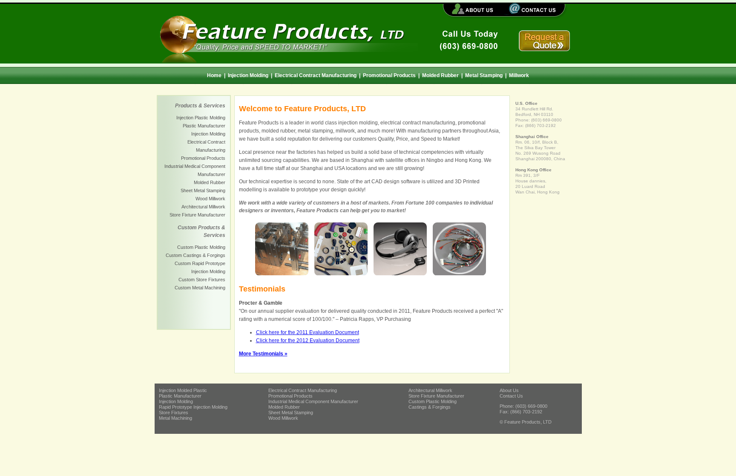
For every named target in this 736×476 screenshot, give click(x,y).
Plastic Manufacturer (204, 125)
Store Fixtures (173, 412)
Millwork (519, 75)
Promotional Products (389, 75)
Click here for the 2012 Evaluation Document (307, 340)
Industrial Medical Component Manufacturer (313, 401)
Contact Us (511, 395)
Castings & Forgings (429, 407)
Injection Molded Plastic (183, 390)
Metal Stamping (484, 75)
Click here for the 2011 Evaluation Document (307, 332)
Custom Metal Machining (200, 287)
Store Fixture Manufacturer (197, 214)
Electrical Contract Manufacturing (315, 75)
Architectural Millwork (203, 206)
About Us (509, 390)
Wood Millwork (210, 198)
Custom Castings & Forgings (195, 255)
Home (214, 75)
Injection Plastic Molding (200, 117)
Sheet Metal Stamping (203, 190)
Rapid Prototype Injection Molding (193, 407)
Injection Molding (248, 75)
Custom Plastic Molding (201, 247)
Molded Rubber (440, 75)
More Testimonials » (263, 354)
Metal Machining (175, 418)
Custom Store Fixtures (201, 279)
